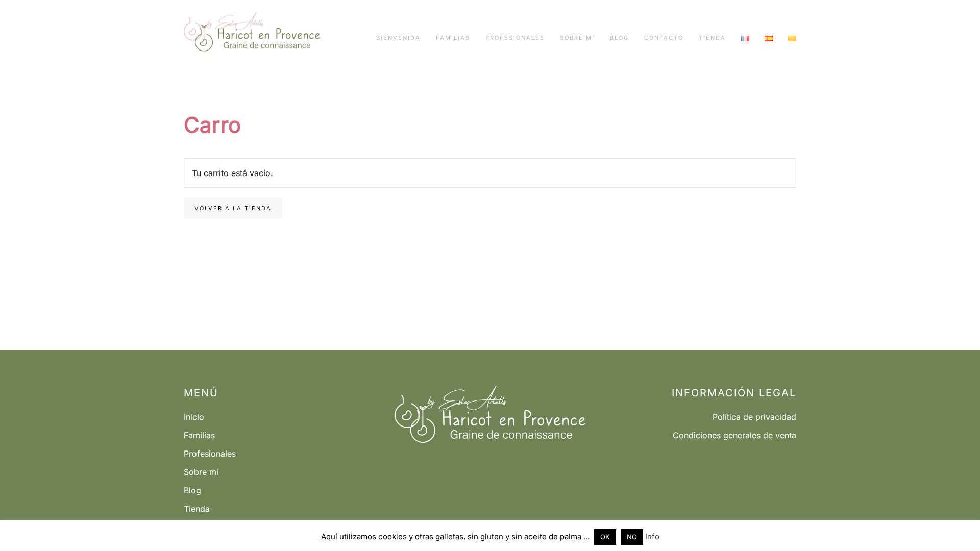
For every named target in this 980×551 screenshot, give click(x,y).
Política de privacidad (754, 417)
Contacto (663, 37)
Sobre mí (577, 37)
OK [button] (605, 537)
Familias (453, 37)
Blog (619, 37)
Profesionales (515, 37)
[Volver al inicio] (252, 38)
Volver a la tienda (233, 208)
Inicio (194, 417)
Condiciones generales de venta (734, 435)
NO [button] (632, 537)
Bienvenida (398, 37)
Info (652, 536)
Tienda (712, 37)
